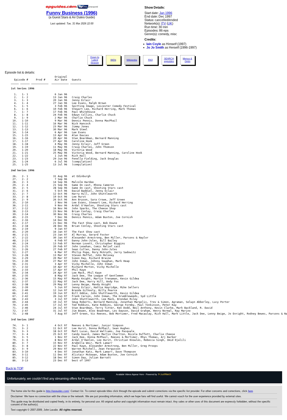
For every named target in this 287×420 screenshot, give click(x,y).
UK (170, 23)
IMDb (113, 60)
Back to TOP (14, 368)
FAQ (150, 60)
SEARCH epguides (169, 60)
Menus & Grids (187, 60)
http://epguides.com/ (57, 391)
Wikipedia (132, 60)
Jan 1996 (165, 13)
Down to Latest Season (94, 60)
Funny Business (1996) (71, 12)
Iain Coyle (153, 44)
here (250, 391)
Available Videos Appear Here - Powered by (137, 374)
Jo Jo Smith (155, 47)
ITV (163, 23)
